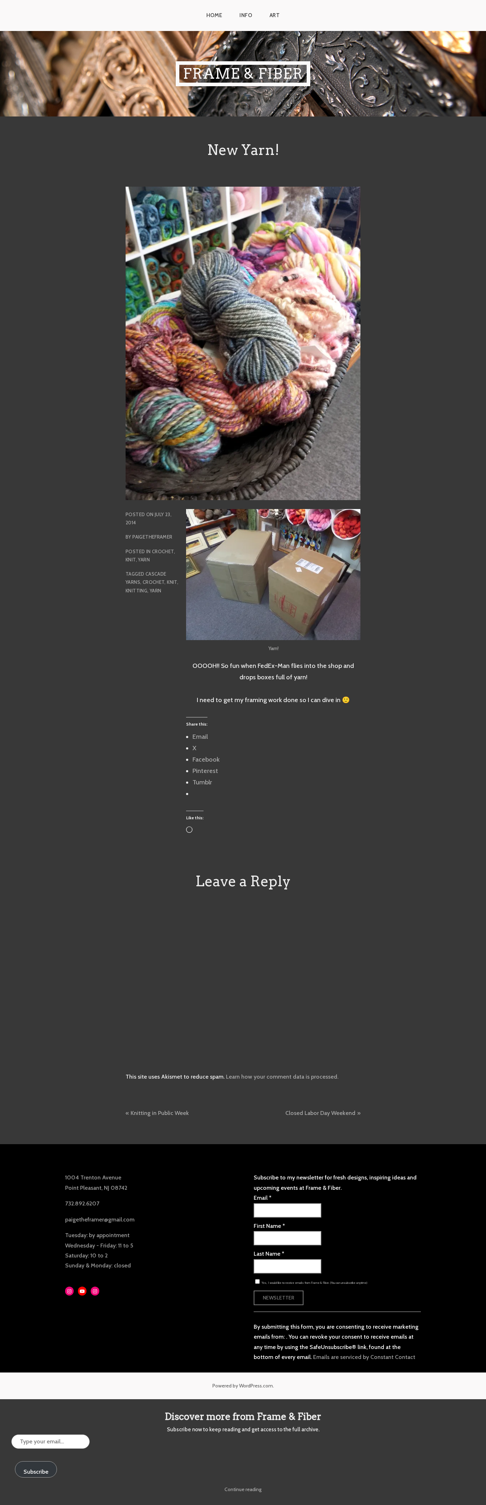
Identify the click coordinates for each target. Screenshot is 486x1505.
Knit (131, 559)
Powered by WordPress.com (242, 1385)
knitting (136, 590)
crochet (154, 582)
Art (275, 15)
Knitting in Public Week (160, 1113)
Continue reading (243, 1489)
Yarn (144, 559)
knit (172, 582)
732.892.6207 (82, 1203)
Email (262, 1197)
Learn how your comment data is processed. (282, 1076)
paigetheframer (152, 537)
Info (245, 15)
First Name (269, 1226)
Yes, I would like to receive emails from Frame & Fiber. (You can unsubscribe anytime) (314, 1283)
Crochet (163, 551)
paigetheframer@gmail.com (99, 1219)
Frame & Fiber (243, 73)
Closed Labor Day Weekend (320, 1113)
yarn (156, 590)
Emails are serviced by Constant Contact (364, 1357)
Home (214, 15)
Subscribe (35, 1471)
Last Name (269, 1253)
